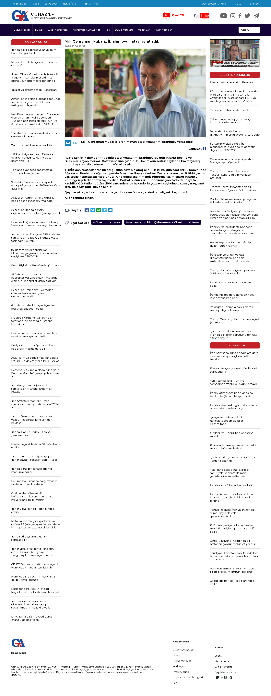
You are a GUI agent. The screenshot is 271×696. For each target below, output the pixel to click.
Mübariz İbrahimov (107, 222)
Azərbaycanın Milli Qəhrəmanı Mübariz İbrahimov (163, 222)
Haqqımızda (19, 3)
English (254, 3)
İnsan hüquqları (164, 29)
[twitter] (247, 16)
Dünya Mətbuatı (182, 661)
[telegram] (256, 16)
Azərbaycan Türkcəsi (214, 3)
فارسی (238, 3)
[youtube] (201, 16)
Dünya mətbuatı (124, 29)
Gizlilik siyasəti (223, 667)
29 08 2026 (51, 3)
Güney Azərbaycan (57, 29)
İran (108, 29)
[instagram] (233, 16)
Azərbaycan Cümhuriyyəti (86, 29)
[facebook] (240, 16)
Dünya (38, 29)
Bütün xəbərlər (22, 29)
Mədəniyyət (144, 29)
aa (75, 143)
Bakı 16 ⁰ (70, 3)
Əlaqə (35, 3)
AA (68, 143)
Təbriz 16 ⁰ (91, 3)
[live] (173, 15)
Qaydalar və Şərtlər (226, 672)
